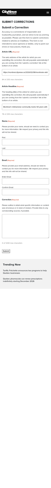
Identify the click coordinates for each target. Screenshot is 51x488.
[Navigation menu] (48, 12)
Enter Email (6, 177)
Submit (6, 251)
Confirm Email (7, 187)
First (3, 137)
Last (3, 148)
